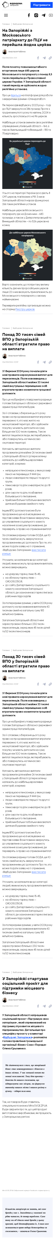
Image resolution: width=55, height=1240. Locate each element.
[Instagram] (36, 15)
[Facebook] (29, 15)
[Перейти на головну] (12, 5)
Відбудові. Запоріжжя (17, 1037)
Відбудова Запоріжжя (23, 24)
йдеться (16, 95)
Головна (6, 24)
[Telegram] (43, 15)
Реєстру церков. (25, 309)
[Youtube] (51, 15)
